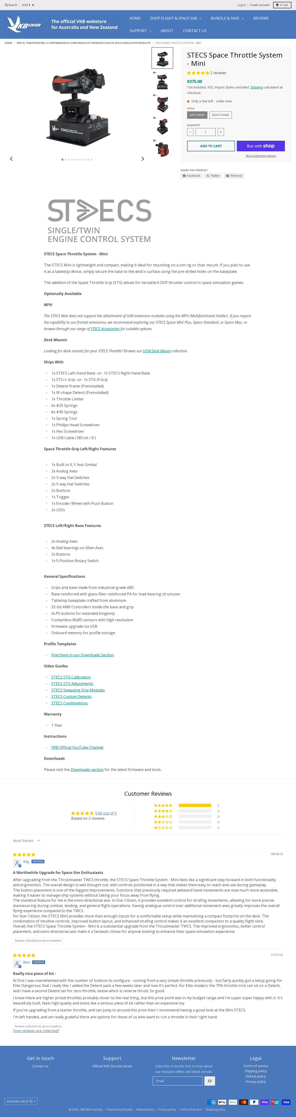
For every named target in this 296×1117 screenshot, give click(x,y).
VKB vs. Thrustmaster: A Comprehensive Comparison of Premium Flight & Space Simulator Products (84, 43)
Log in (242, 5)
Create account (259, 5)
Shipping (256, 87)
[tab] (63, 159)
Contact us (40, 1066)
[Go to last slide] (11, 159)
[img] (24, 854)
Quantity (193, 125)
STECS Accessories (105, 328)
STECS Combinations (69, 703)
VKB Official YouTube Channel (77, 747)
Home (8, 43)
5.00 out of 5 (106, 813)
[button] (198, 72)
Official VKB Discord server (112, 1066)
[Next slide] (142, 159)
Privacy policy (167, 1109)
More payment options (261, 156)
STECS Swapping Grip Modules (78, 690)
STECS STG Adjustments (72, 683)
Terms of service (191, 1109)
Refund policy (145, 1109)
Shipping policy (215, 1109)
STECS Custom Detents (71, 696)
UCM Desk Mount (157, 350)
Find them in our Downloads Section (82, 654)
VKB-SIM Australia (91, 1109)
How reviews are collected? (36, 1030)
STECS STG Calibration (71, 677)
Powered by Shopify (119, 1109)
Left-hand (197, 115)
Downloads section (87, 769)
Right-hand (220, 115)
